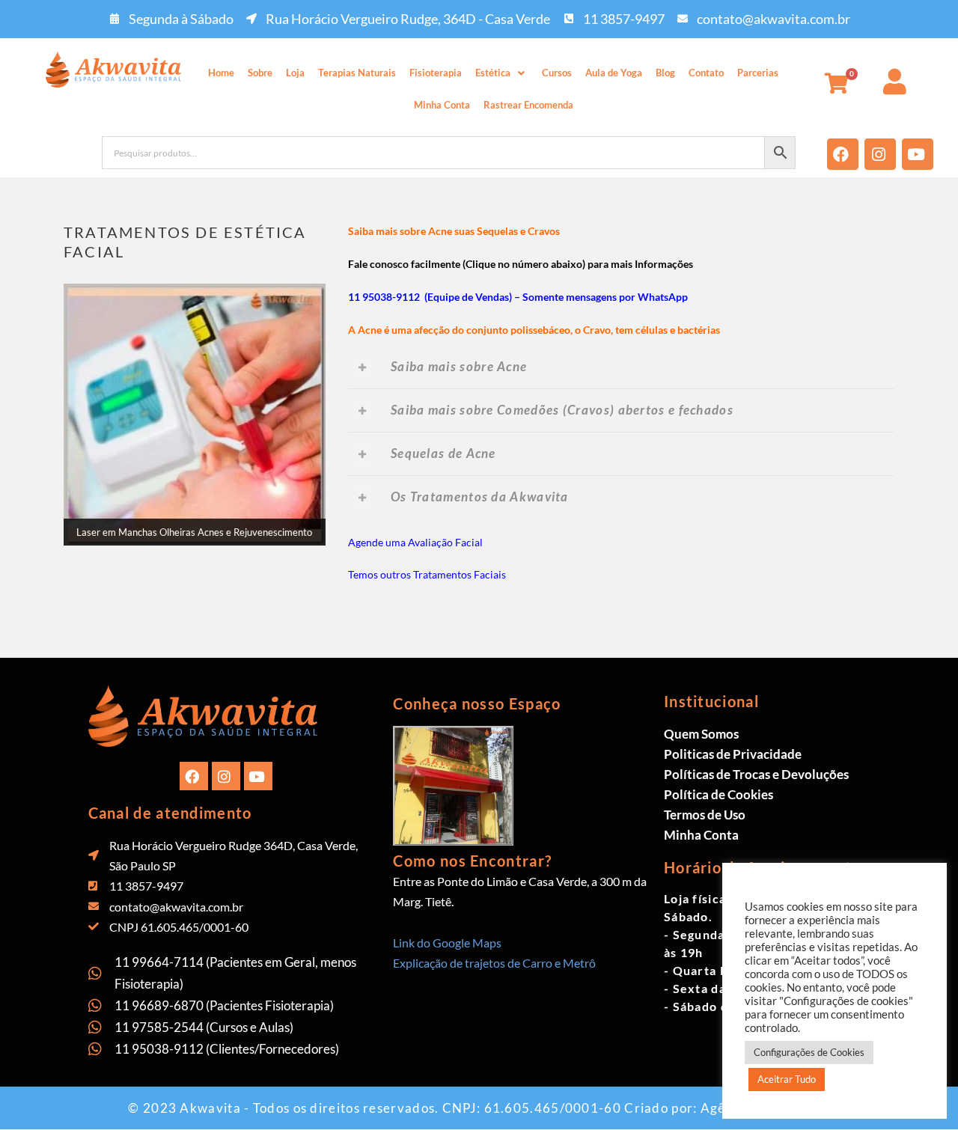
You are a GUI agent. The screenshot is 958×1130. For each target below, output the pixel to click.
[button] (502, 73)
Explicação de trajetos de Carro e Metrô (494, 963)
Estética (492, 73)
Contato (706, 73)
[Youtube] (917, 154)
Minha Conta (442, 105)
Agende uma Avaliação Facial (415, 542)
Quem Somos (701, 734)
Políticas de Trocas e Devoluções (756, 774)
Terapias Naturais (357, 73)
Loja (295, 73)
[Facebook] (842, 154)
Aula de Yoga (613, 73)
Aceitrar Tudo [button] (786, 1079)
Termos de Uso (704, 814)
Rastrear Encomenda (528, 105)
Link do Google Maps (447, 942)
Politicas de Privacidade (733, 754)
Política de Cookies (718, 794)
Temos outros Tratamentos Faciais (427, 574)
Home (221, 73)
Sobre (260, 73)
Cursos (557, 73)
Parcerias (757, 73)
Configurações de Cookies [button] (809, 1052)
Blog (665, 73)
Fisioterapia (435, 73)
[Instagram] (880, 154)
